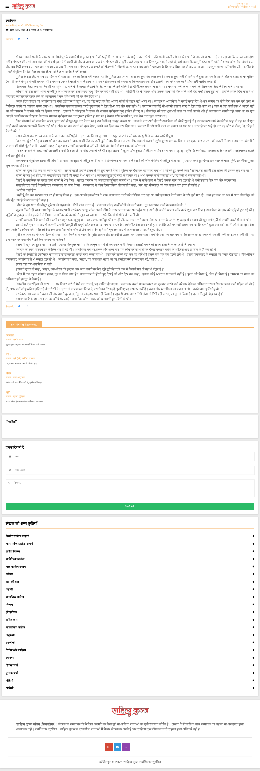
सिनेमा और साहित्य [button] (16, 650)
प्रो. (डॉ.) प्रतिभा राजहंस (24, 358)
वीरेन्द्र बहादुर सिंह (36, 25)
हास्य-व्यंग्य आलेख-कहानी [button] (19, 544)
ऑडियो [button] (10, 688)
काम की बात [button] (12, 582)
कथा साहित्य (11, 25)
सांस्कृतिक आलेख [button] (15, 627)
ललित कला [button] (12, 620)
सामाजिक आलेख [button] (15, 597)
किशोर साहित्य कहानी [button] (17, 536)
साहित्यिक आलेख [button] (15, 559)
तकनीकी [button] (10, 642)
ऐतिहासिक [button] (11, 612)
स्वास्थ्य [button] (10, 658)
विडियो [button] (9, 680)
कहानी (20, 25)
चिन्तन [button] (9, 604)
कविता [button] (9, 574)
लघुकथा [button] (10, 635)
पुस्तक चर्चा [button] (12, 673)
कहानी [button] (9, 589)
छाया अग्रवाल (19, 377)
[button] (19, 39)
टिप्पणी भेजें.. (130, 506)
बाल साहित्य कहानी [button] (16, 566)
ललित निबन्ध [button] (13, 551)
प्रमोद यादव (18, 339)
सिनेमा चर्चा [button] (12, 665)
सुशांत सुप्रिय (19, 396)
